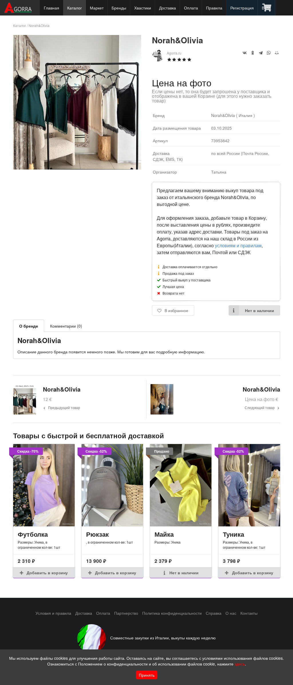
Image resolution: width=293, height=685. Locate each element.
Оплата (191, 8)
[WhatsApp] (268, 52)
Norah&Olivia (39, 25)
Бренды (119, 8)
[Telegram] (260, 52)
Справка (213, 613)
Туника (233, 534)
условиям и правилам (238, 245)
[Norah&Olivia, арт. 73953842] (77, 167)
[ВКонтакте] (244, 52)
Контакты (249, 613)
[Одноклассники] (252, 52)
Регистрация (242, 8)
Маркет (97, 8)
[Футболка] (44, 485)
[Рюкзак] (112, 485)
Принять (147, 675)
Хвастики (142, 8)
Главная (51, 8)
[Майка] (180, 485)
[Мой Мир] (276, 52)
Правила (214, 8)
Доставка (167, 8)
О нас (230, 613)
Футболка (33, 534)
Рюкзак (97, 534)
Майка (164, 534)
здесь (240, 664)
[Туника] (249, 485)
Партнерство (126, 613)
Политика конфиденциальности (172, 613)
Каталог (74, 8)
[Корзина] (267, 7)
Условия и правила (53, 613)
